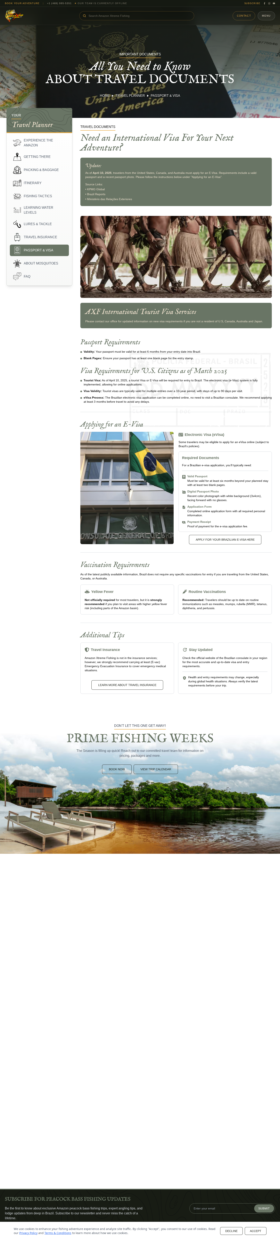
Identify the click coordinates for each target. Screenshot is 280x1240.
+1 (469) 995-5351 (59, 3)
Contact (244, 15)
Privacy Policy (28, 1233)
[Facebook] (264, 3)
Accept (255, 1231)
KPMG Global (96, 189)
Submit (264, 1208)
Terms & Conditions (57, 1233)
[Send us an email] (8, 1219)
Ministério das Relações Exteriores (109, 199)
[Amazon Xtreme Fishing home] (23, 15)
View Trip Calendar (155, 769)
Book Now (117, 769)
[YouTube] (274, 3)
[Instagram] (269, 3)
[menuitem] (39, 142)
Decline (231, 1231)
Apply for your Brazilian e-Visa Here (225, 539)
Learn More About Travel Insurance (127, 685)
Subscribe (252, 3)
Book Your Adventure (22, 3)
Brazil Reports (96, 194)
